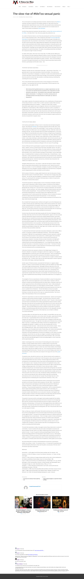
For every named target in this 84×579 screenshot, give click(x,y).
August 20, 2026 (24, 513)
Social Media (31, 6)
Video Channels (57, 6)
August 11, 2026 (61, 512)
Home (20, 6)
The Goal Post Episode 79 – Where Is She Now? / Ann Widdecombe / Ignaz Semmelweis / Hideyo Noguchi (23, 511)
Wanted (64, 6)
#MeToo (59, 21)
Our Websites (42, 6)
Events (36, 6)
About (68, 6)
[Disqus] (42, 532)
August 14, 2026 (42, 512)
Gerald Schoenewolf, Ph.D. (35, 486)
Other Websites (49, 6)
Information (24, 6)
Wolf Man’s (34, 126)
